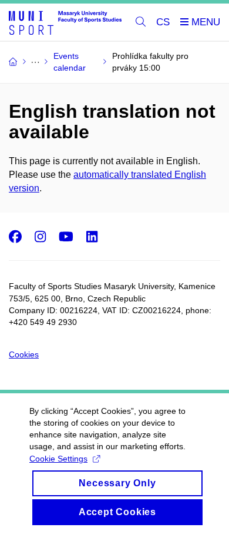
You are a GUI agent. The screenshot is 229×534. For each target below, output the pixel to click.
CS (163, 22)
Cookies (24, 354)
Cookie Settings (58, 458)
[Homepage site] (65, 22)
